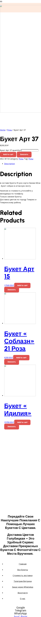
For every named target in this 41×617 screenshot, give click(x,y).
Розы (9, 130)
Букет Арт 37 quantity (10, 150)
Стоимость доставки (22, 575)
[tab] (22, 163)
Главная (22, 564)
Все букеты (22, 569)
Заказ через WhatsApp (22, 587)
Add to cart (8, 154)
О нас (22, 598)
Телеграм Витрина (23, 581)
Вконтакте (23, 593)
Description (9, 163)
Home (2, 130)
